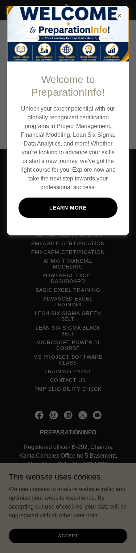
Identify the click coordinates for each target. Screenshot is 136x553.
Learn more (68, 208)
